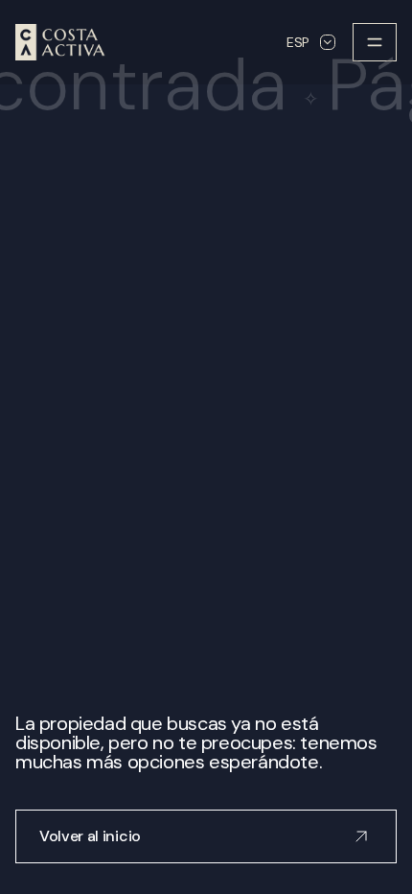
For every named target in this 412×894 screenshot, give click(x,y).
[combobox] (310, 42)
